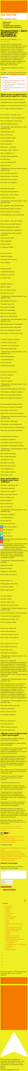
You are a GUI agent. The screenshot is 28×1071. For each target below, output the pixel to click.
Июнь (7, 922)
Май (7, 925)
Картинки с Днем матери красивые (11, 851)
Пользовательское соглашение (12, 25)
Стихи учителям (10, 949)
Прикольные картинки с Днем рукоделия (12, 853)
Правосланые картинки (13, 935)
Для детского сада (11, 916)
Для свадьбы (9, 918)
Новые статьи (7, 22)
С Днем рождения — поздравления (16, 944)
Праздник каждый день (13, 937)
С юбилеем (9, 946)
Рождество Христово (12, 940)
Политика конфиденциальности (12, 27)
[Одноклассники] (3, 833)
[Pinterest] (7, 833)
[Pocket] (9, 833)
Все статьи (6, 23)
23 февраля (9, 906)
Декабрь (8, 915)
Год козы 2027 (10, 913)
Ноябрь (19, 39)
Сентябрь (8, 947)
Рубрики (6, 1)
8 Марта (8, 908)
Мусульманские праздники (14, 927)
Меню (2, 1)
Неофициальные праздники (14, 928)
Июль (7, 920)
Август (8, 911)
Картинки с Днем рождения (14, 923)
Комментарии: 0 (5, 41)
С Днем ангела (10, 942)
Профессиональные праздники (15, 939)
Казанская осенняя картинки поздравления (13, 854)
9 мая (7, 910)
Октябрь (8, 934)
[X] (5, 833)
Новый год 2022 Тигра (12, 930)
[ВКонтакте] (1, 833)
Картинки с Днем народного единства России (14, 856)
